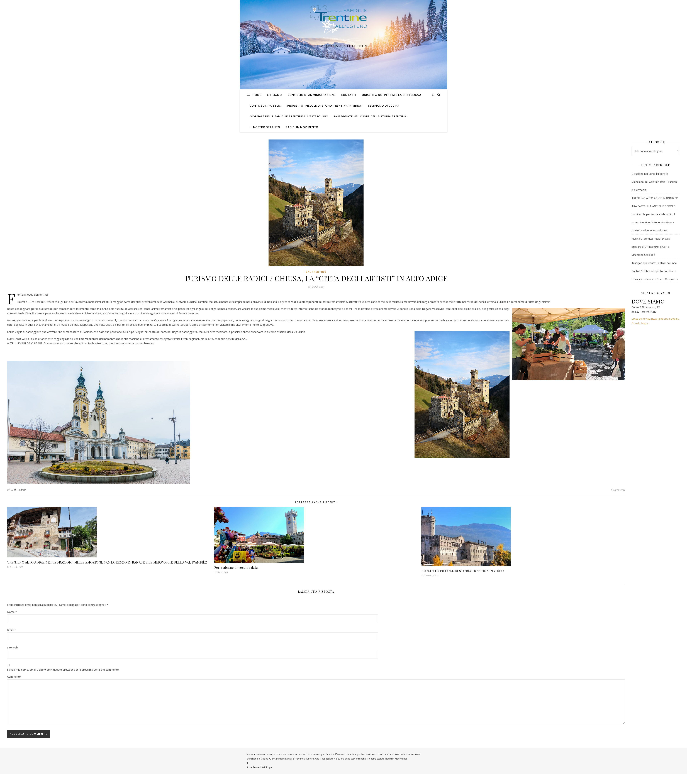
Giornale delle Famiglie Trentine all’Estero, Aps (289, 116)
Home (257, 95)
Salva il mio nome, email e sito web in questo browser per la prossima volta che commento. (63, 669)
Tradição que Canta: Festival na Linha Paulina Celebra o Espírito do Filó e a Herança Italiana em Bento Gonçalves (655, 271)
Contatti (348, 95)
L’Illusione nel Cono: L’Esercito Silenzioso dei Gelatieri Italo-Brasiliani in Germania (654, 182)
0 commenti (618, 490)
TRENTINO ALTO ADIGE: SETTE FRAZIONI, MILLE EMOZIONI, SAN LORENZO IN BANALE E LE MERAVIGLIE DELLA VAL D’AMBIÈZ (107, 562)
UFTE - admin (18, 489)
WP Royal (267, 767)
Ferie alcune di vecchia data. (236, 567)
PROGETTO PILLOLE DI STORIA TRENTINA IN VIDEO (462, 571)
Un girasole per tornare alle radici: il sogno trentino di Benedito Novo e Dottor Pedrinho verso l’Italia (653, 222)
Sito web (12, 647)
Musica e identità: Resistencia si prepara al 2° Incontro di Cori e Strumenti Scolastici (651, 246)
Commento (14, 676)
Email (11, 629)
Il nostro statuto (265, 127)
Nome (12, 612)
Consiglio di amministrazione (311, 95)
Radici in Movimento (302, 127)
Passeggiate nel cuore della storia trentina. (370, 116)
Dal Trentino (316, 271)
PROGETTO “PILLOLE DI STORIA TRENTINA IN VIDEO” (324, 105)
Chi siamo (274, 95)
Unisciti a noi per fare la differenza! (391, 95)
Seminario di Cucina (383, 105)
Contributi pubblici (266, 105)
